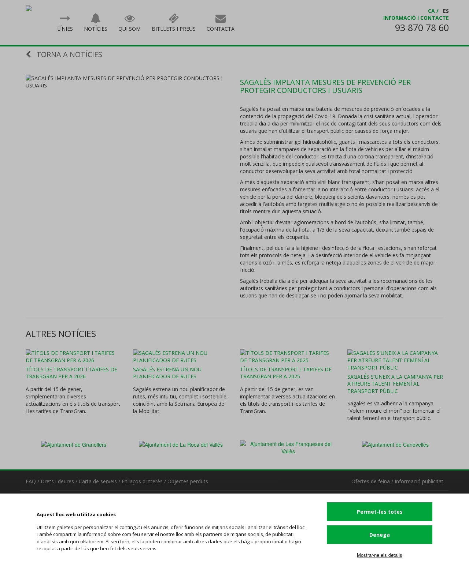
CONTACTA (220, 28)
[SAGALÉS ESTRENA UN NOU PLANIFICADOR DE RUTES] (181, 356)
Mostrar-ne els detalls (379, 554)
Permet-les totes (380, 511)
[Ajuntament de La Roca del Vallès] (181, 443)
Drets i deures (57, 481)
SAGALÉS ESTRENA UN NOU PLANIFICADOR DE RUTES (167, 373)
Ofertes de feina (370, 481)
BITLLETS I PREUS (174, 28)
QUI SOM (129, 28)
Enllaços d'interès (142, 481)
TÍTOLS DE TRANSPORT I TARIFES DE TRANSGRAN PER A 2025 (286, 373)
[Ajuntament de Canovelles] (395, 443)
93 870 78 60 (422, 27)
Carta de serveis (98, 481)
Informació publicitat (419, 481)
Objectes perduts (187, 481)
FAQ (31, 481)
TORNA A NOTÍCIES (68, 54)
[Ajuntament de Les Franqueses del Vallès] (288, 446)
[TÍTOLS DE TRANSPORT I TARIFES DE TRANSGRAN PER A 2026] (74, 356)
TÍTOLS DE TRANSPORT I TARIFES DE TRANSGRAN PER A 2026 (71, 373)
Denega (379, 534)
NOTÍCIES (95, 28)
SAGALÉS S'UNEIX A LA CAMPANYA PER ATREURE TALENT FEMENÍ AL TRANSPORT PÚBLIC (395, 383)
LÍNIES (65, 28)
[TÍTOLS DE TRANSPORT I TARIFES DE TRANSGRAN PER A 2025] (288, 356)
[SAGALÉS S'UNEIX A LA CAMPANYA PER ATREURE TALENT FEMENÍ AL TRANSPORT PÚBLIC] (395, 360)
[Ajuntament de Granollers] (73, 443)
